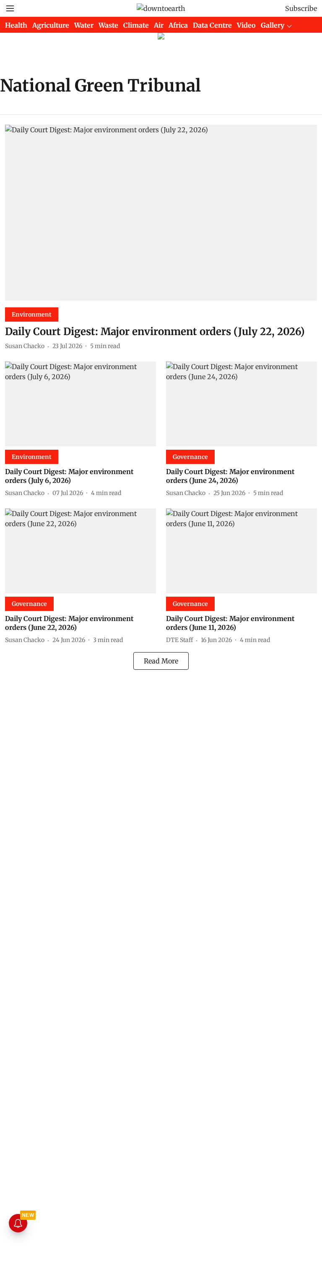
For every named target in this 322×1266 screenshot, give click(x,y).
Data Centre (212, 25)
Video (246, 25)
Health (16, 25)
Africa (178, 25)
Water (83, 25)
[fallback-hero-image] (161, 213)
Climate (136, 25)
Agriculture (50, 25)
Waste (108, 25)
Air (159, 25)
